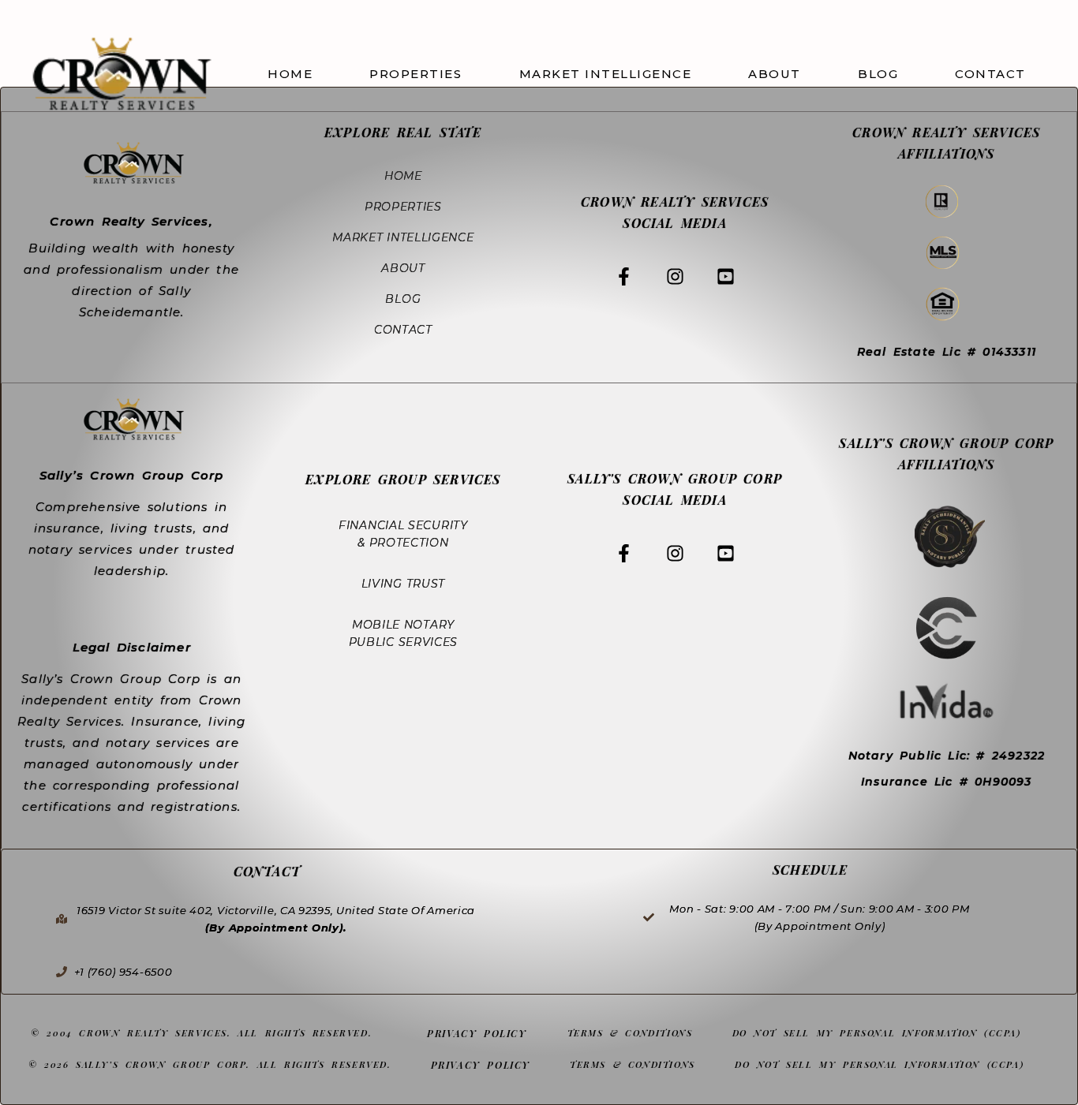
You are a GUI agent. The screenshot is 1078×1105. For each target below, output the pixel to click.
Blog (878, 73)
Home (290, 73)
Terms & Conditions (630, 1033)
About (774, 73)
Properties (415, 73)
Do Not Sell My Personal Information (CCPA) (876, 1033)
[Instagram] (674, 276)
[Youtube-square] (725, 276)
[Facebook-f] (624, 276)
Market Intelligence (605, 73)
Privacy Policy (476, 1033)
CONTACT (990, 73)
